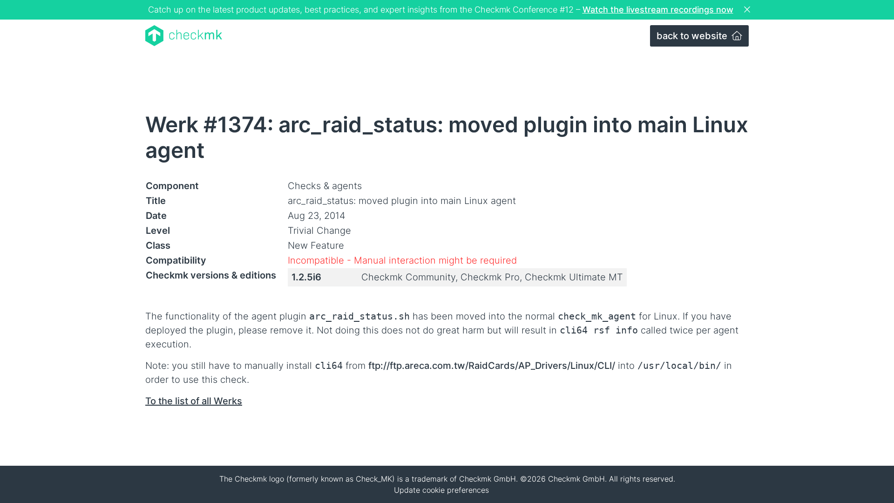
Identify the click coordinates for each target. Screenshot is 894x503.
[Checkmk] (183, 35)
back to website (693, 35)
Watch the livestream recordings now (657, 9)
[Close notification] (748, 10)
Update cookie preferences (441, 490)
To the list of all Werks (193, 401)
